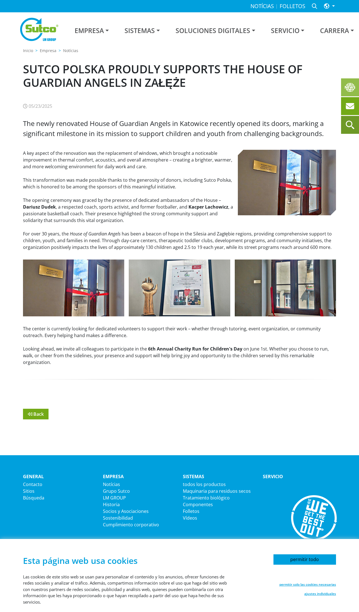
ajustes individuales (320, 593)
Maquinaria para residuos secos (217, 491)
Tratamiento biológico (206, 498)
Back (38, 414)
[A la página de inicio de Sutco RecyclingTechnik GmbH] (39, 29)
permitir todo (304, 559)
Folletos (191, 511)
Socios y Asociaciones (126, 511)
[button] (329, 6)
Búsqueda (33, 498)
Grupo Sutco (116, 491)
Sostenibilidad (118, 518)
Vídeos (190, 518)
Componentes (198, 504)
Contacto (32, 484)
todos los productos (204, 484)
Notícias (111, 484)
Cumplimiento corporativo (131, 525)
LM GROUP (114, 498)
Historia (111, 504)
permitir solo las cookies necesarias (307, 584)
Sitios (28, 491)
